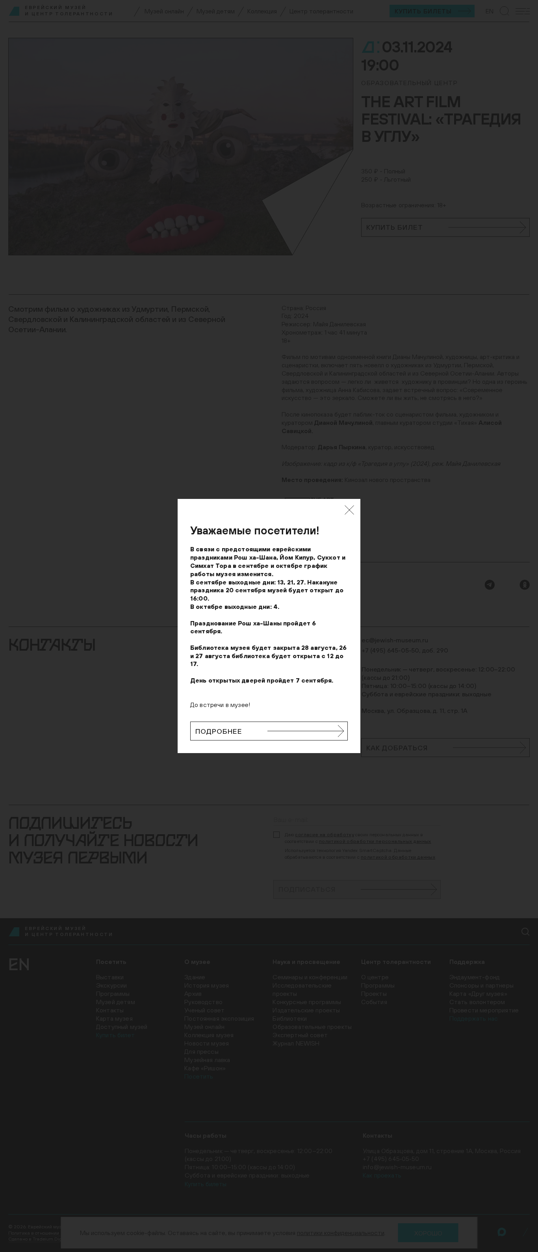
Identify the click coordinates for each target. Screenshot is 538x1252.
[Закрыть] (349, 510)
